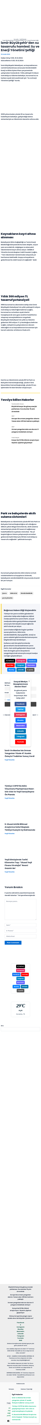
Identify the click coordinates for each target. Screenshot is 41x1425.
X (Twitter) (10, 661)
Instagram (21, 661)
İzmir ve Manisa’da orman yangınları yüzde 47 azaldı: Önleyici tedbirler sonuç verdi (19, 753)
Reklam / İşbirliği (26, 1389)
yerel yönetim (7, 598)
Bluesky (11, 670)
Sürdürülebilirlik (26, 593)
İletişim (11, 1389)
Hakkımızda (20, 1384)
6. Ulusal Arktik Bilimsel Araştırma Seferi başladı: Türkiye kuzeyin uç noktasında (20, 827)
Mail (20, 1340)
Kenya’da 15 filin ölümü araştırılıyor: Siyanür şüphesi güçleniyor (20, 1310)
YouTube (10, 665)
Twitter (21, 709)
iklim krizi (13, 593)
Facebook (32, 661)
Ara (2, 1026)
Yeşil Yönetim (9, 760)
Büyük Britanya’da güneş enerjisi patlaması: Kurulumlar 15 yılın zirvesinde (24, 409)
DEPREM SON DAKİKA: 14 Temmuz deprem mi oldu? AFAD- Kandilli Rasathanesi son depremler (20, 1375)
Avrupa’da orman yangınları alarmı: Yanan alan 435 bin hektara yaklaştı (20, 1297)
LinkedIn (21, 670)
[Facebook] (8, 1421)
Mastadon (20, 1331)
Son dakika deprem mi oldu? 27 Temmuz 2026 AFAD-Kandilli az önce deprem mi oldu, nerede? (20, 1351)
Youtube (20, 1338)
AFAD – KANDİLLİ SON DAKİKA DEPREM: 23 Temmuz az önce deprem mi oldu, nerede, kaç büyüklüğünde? (20, 1358)
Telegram (20, 665)
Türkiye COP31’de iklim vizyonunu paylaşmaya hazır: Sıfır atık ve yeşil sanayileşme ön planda (24, 1408)
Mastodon (31, 665)
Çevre (4, 593)
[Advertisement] (20, 144)
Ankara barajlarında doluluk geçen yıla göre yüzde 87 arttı (20, 1344)
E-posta (30, 670)
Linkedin (20, 1334)
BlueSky (20, 1329)
